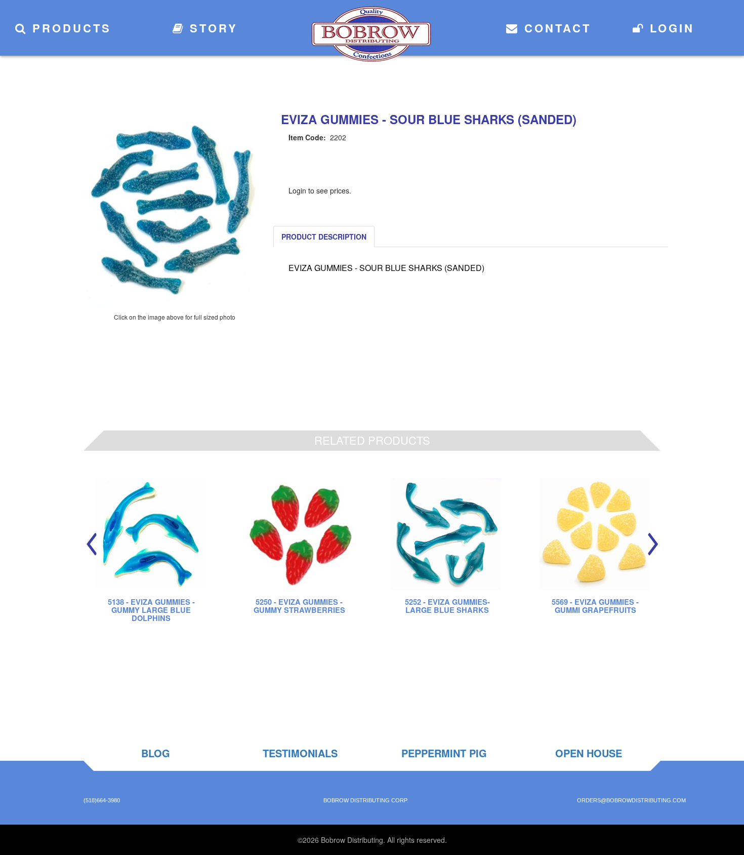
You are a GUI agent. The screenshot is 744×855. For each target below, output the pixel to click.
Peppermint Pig (444, 753)
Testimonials (300, 753)
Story (211, 28)
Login (669, 28)
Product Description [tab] (323, 236)
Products (69, 28)
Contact (555, 28)
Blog (155, 753)
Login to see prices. (319, 190)
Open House (588, 753)
